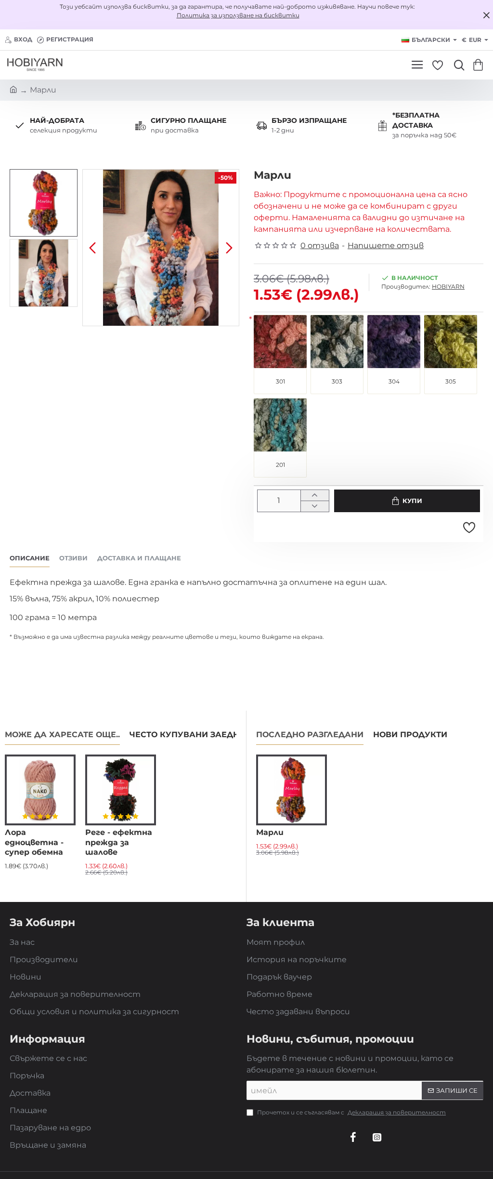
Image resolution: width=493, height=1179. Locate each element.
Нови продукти (410, 734)
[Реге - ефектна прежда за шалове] (120, 789)
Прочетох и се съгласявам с (351, 1112)
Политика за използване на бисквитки (238, 15)
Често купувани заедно (188, 734)
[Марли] (291, 789)
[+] (314, 495)
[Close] (486, 15)
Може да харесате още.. (62, 734)
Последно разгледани (309, 734)
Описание (30, 558)
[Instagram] (377, 1137)
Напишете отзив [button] (386, 245)
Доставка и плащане (139, 558)
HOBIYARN (448, 286)
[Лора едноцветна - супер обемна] (40, 789)
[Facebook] (353, 1137)
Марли (270, 832)
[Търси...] (457, 65)
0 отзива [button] (319, 245)
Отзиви (73, 558)
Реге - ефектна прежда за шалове (118, 842)
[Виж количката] (480, 65)
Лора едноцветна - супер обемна (34, 842)
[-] (314, 506)
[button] (92, 247)
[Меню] (417, 65)
